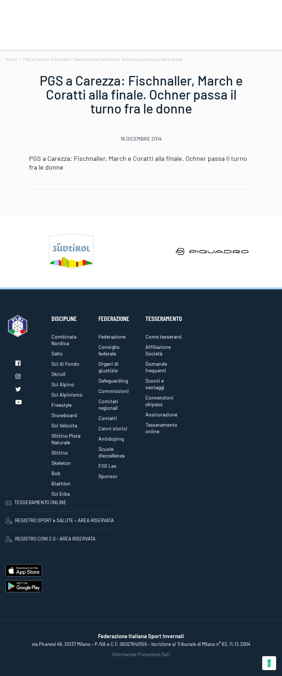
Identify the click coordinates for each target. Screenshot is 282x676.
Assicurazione (161, 414)
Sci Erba (60, 494)
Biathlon (60, 483)
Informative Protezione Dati (141, 654)
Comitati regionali (108, 404)
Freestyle (61, 405)
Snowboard (64, 415)
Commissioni (113, 391)
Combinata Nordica (63, 339)
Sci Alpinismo (67, 394)
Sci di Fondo (65, 364)
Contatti (107, 418)
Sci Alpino (62, 384)
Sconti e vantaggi (154, 383)
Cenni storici (112, 428)
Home (11, 59)
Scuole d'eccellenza (111, 452)
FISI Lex (107, 466)
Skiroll (58, 374)
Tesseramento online (161, 428)
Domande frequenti (156, 367)
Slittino (59, 452)
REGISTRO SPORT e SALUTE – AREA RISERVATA (64, 520)
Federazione (112, 336)
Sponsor (108, 476)
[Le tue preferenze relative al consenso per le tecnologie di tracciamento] (269, 663)
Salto (57, 353)
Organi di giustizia (108, 367)
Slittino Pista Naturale (65, 439)
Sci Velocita (64, 425)
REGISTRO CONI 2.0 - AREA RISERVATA (55, 539)
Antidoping (111, 438)
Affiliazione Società (158, 350)
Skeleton (61, 463)
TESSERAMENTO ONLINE (40, 502)
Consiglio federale (109, 350)
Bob (56, 473)
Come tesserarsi (163, 336)
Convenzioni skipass (159, 400)
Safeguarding (113, 380)
